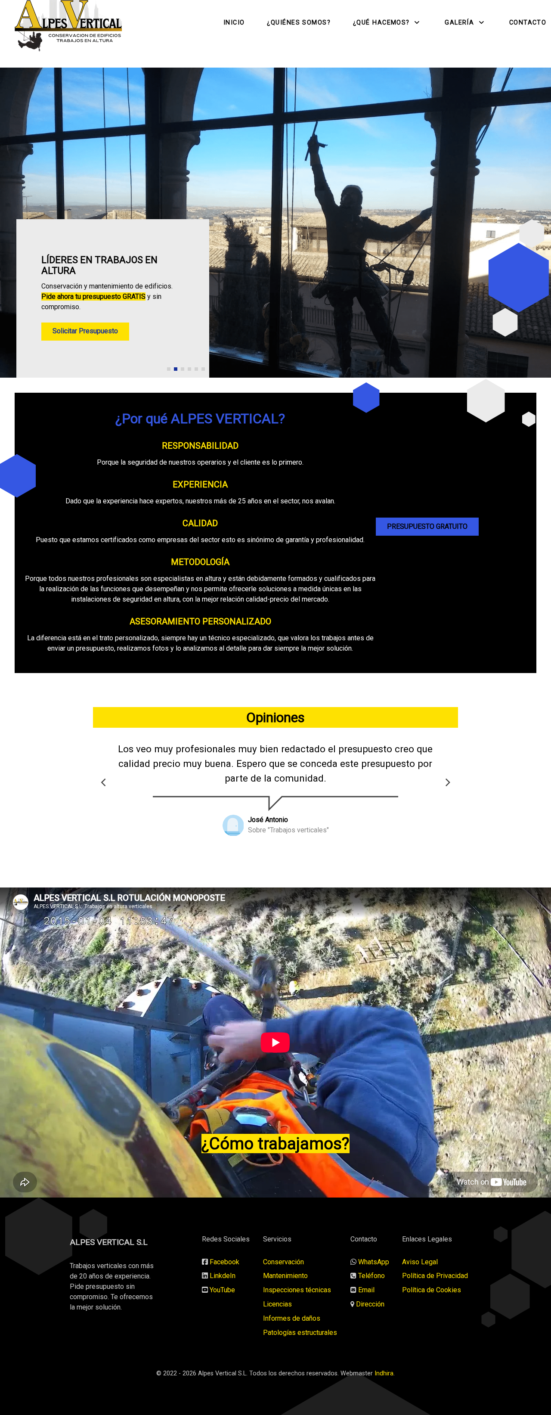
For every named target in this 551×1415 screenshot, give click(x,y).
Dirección (370, 1304)
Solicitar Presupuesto (85, 331)
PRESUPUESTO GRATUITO (427, 526)
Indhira (384, 1373)
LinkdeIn (222, 1276)
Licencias (277, 1304)
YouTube (222, 1290)
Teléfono (371, 1276)
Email (366, 1290)
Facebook (224, 1262)
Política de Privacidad (435, 1276)
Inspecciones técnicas (297, 1290)
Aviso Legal (420, 1262)
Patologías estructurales (300, 1332)
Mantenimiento (285, 1276)
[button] (168, 369)
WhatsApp (373, 1262)
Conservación (283, 1262)
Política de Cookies (431, 1290)
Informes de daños (291, 1318)
